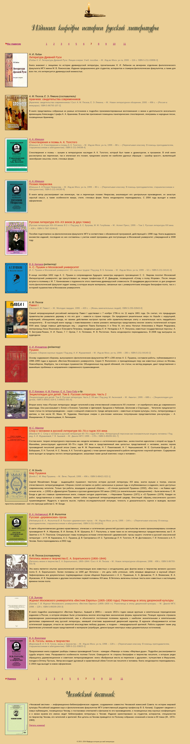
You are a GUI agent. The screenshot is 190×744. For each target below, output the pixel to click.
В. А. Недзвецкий (38, 514)
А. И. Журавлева (38, 347)
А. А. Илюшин (36, 139)
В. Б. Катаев (36, 264)
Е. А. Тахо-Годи (68, 391)
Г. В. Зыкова (35, 597)
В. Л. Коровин (36, 391)
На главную (14, 44)
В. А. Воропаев (37, 638)
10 (114, 44)
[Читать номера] (37, 725)
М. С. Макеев (36, 428)
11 (124, 44)
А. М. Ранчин (52, 391)
